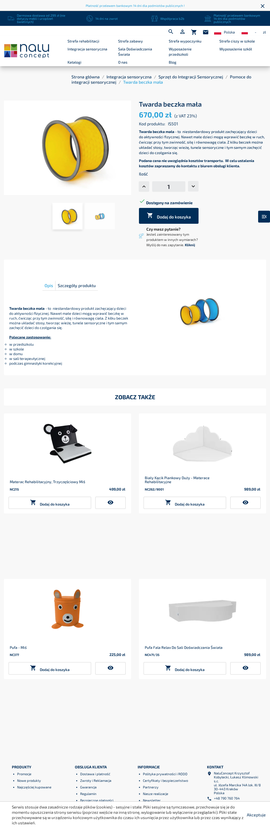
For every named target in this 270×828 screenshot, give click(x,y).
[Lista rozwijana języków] (217, 32)
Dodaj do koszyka (169, 215)
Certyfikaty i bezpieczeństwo (165, 780)
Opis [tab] (49, 285)
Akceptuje (256, 814)
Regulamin (88, 794)
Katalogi (74, 62)
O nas (122, 62)
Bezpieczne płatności (96, 800)
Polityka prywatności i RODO (165, 774)
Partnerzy (150, 787)
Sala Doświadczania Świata (135, 51)
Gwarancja (88, 787)
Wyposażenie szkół (235, 49)
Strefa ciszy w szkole (237, 41)
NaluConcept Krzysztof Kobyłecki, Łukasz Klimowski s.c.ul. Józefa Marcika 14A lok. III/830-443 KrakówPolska (237, 783)
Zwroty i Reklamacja (95, 780)
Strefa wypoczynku (185, 41)
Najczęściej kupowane (34, 787)
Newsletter (152, 800)
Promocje (24, 774)
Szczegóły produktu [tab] (77, 285)
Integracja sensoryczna (87, 49)
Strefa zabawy (130, 41)
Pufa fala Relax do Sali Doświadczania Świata (184, 647)
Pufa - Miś (18, 647)
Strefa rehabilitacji (83, 41)
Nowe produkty (29, 780)
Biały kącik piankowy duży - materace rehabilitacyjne (177, 480)
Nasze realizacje (155, 794)
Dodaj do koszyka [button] (50, 502)
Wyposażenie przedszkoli (180, 51)
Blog (172, 62)
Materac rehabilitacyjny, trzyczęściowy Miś (47, 482)
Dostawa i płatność (95, 774)
